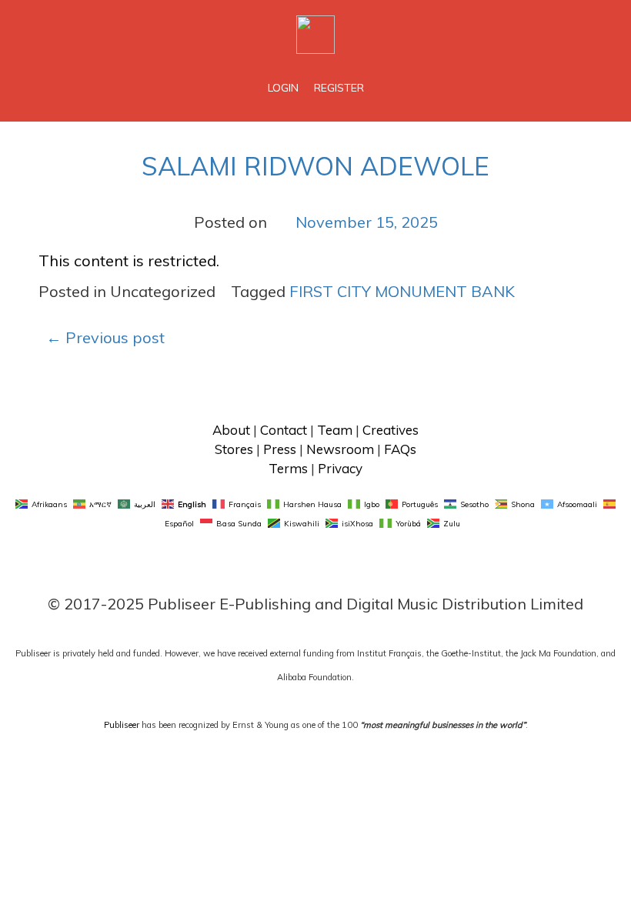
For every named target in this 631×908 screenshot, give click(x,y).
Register (339, 88)
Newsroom (340, 449)
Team (334, 430)
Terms (288, 468)
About (231, 430)
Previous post (105, 337)
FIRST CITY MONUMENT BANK (402, 291)
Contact (283, 430)
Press (279, 449)
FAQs (400, 449)
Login (283, 88)
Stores (234, 449)
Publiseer (121, 724)
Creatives (390, 430)
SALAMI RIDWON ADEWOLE (315, 166)
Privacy (340, 468)
